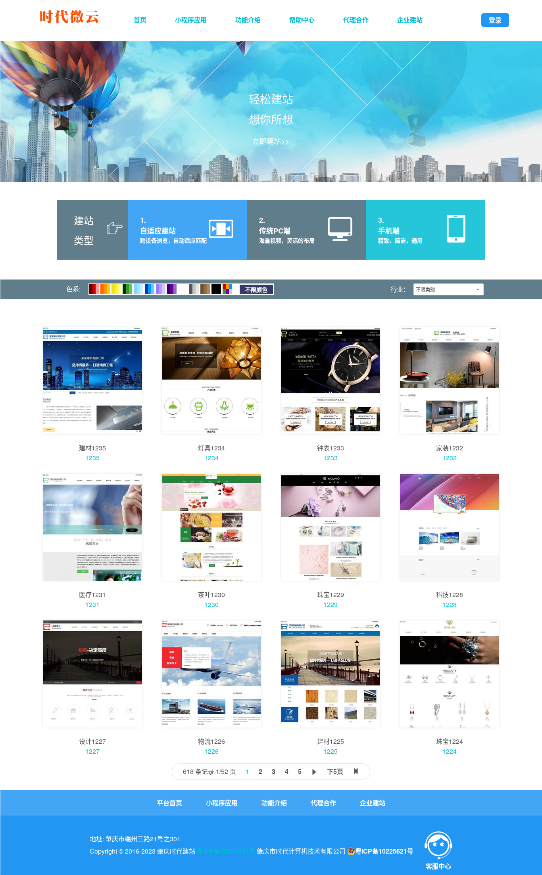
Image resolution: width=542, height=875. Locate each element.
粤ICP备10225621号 (226, 851)
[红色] (94, 289)
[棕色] (205, 289)
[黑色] (216, 289)
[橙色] (105, 289)
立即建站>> (271, 141)
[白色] (183, 289)
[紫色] (172, 289)
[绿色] (127, 289)
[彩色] (227, 289)
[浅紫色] (160, 289)
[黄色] (116, 289)
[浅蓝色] (138, 289)
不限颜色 (256, 289)
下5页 (335, 771)
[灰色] (194, 289)
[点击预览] (92, 380)
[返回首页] (69, 24)
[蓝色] (149, 289)
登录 (495, 20)
